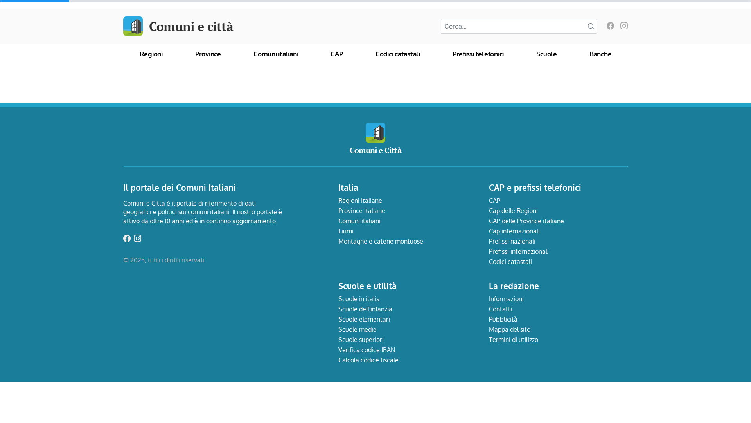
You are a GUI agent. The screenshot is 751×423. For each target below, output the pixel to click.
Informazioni (506, 299)
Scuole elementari (364, 319)
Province (208, 54)
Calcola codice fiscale (368, 360)
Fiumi (346, 231)
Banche (600, 54)
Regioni (151, 54)
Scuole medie (357, 329)
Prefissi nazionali (512, 241)
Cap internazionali (514, 231)
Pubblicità (503, 319)
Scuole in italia (359, 299)
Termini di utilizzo (513, 339)
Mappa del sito (509, 329)
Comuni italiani (275, 54)
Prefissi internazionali (519, 251)
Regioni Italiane (360, 200)
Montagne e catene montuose (380, 241)
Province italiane (361, 211)
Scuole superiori (361, 339)
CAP (337, 54)
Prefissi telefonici (478, 54)
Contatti (500, 309)
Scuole (546, 54)
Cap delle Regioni (513, 211)
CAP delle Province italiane (526, 221)
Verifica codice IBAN (366, 350)
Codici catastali (398, 54)
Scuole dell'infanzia (365, 309)
